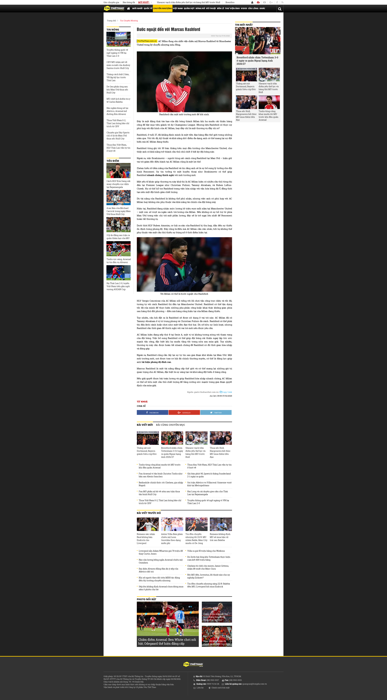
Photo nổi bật (146, 599)
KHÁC (262, 8)
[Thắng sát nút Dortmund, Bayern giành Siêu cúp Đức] (148, 438)
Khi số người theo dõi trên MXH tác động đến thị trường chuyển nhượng (159, 579)
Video (244, 8)
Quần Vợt (189, 8)
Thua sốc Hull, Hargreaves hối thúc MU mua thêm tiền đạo (220, 452)
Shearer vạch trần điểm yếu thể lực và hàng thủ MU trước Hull (170, 2)
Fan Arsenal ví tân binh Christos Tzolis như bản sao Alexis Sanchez (160, 475)
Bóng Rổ (200, 8)
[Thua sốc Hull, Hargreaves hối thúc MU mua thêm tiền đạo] (221, 438)
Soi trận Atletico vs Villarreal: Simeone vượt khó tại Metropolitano (209, 484)
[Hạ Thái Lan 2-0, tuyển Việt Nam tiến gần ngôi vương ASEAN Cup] (118, 272)
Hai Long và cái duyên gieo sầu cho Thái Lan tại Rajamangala (207, 493)
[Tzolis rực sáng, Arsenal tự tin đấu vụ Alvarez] (118, 248)
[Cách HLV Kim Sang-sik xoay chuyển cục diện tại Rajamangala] (118, 170)
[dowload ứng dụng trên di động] (258, 2)
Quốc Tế (148, 8)
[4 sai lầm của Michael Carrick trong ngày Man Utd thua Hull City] (118, 197)
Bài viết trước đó (149, 513)
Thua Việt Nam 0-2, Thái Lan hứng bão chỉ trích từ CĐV (160, 502)
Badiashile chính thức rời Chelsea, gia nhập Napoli (161, 484)
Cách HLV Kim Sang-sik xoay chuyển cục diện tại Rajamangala (118, 184)
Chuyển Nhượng (162, 8)
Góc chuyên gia (111, 2)
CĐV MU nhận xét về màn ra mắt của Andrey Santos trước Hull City (118, 65)
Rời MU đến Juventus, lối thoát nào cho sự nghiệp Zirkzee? (208, 576)
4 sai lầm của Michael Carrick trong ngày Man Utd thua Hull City (119, 211)
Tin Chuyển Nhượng (129, 20)
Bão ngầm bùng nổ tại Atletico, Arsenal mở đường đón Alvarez (117, 111)
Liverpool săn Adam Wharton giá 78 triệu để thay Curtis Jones (161, 552)
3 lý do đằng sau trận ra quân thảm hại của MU (118, 237)
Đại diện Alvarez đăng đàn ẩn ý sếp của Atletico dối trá (158, 570)
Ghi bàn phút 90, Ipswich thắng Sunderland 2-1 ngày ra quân (209, 475)
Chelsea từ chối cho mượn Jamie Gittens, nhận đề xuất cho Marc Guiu (208, 567)
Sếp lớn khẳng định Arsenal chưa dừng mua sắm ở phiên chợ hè (161, 588)
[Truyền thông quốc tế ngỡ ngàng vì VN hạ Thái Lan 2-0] (118, 39)
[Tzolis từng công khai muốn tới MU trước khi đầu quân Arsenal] (269, 102)
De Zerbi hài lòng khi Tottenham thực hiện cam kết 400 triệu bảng (208, 558)
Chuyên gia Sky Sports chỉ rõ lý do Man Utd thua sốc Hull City (118, 135)
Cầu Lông (253, 8)
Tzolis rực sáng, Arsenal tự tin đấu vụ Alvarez (119, 261)
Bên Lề (220, 8)
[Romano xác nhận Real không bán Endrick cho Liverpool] (148, 524)
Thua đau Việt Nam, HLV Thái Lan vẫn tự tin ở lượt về (209, 466)
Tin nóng (113, 29)
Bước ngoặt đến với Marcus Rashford (168, 29)
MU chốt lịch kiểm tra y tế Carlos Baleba (118, 100)
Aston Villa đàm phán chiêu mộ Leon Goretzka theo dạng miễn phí (172, 539)
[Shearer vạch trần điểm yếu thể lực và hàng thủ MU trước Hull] (196, 438)
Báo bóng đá (129, 2)
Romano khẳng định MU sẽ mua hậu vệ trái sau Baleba (220, 537)
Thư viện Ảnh (232, 8)
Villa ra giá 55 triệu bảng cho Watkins (206, 550)
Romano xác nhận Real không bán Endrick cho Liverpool (146, 539)
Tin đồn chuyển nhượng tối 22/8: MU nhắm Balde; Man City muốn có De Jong (196, 539)
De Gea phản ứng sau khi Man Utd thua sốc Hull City (117, 89)
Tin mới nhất (244, 24)
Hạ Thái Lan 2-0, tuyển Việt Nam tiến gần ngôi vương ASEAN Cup (118, 286)
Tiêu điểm (113, 161)
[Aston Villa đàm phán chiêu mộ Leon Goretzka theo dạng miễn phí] (172, 524)
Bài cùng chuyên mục (170, 425)
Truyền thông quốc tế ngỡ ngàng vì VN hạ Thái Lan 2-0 (208, 502)
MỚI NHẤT (137, 8)
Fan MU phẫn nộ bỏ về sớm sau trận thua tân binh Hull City (159, 493)
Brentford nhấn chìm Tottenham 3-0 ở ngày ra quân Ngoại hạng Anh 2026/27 (172, 452)
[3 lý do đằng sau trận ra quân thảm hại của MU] (118, 224)
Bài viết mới (145, 425)
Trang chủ (111, 20)
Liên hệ (200, 687)
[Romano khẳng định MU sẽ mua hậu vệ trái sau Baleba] (221, 524)
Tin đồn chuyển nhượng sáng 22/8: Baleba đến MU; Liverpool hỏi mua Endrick (208, 585)
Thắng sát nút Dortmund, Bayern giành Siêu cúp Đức (147, 450)
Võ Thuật (211, 8)
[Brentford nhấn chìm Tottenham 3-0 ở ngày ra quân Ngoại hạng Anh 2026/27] (172, 438)
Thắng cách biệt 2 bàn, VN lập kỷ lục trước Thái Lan (118, 77)
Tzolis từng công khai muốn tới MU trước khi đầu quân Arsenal (160, 466)
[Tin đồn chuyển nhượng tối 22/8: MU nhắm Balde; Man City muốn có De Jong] (196, 524)
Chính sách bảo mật (220, 687)
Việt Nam (178, 8)
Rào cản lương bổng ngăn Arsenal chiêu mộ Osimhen (161, 561)
